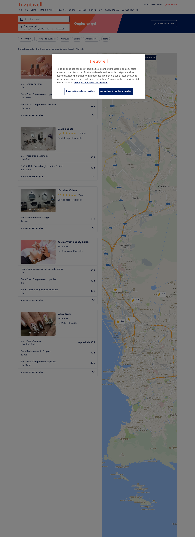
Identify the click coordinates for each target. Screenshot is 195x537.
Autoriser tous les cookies (116, 91)
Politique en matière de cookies (90, 82)
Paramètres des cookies (80, 91)
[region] (98, 76)
